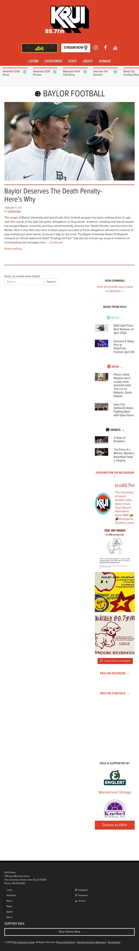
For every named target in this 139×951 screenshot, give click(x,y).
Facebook (82, 895)
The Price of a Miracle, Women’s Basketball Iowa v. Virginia (124, 455)
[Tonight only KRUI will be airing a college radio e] (115, 635)
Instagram (82, 890)
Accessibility (114, 942)
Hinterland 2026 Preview (41, 73)
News (9, 906)
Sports (10, 911)
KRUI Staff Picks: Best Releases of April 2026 (124, 329)
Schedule (11, 895)
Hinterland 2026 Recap (11, 73)
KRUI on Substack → (115, 693)
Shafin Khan (13, 211)
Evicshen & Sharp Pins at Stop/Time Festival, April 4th (124, 346)
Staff (72, 61)
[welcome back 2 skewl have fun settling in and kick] (115, 592)
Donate (105, 61)
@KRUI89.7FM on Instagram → (115, 475)
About (88, 61)
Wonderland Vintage (114, 792)
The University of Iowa (23, 942)
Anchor (82, 901)
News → (117, 367)
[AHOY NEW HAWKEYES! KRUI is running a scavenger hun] (115, 549)
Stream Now (74, 47)
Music (9, 901)
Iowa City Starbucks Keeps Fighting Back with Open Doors (124, 410)
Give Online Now (69, 932)
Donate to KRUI (115, 825)
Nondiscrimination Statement (91, 942)
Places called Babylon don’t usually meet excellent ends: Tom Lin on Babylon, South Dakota (123, 385)
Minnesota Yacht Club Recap (71, 73)
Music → (117, 318)
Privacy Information (65, 942)
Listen (33, 61)
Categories (53, 61)
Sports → (117, 430)
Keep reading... (13, 248)
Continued (56, 242)
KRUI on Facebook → (115, 673)
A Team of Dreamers (120, 440)
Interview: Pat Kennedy (100, 73)
